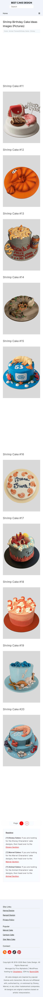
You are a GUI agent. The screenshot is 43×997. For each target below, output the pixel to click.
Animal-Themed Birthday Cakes (19, 31)
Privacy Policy (8, 920)
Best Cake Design (21, 3)
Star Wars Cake (9, 939)
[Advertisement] (21, 59)
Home (6, 31)
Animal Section (12, 876)
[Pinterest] (19, 953)
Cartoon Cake (8, 935)
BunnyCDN (34, 972)
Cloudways (17, 972)
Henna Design (8, 910)
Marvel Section (12, 862)
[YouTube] (9, 953)
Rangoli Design (9, 915)
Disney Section (12, 847)
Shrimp (32, 31)
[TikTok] (14, 953)
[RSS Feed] (5, 953)
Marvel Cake (8, 930)
